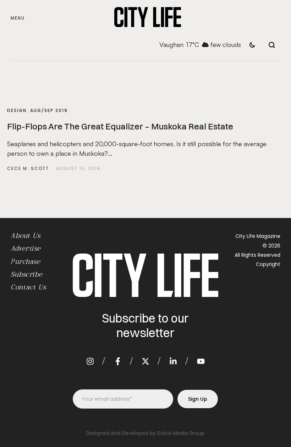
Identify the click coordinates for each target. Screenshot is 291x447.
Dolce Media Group (180, 433)
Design (17, 110)
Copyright (268, 264)
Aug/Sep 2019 (49, 110)
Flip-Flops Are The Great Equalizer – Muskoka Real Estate (120, 126)
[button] (18, 18)
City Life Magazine (257, 236)
